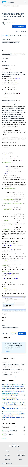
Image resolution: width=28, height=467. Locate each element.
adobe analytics (10, 367)
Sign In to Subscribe (19, 26)
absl (3, 367)
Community (11, 2)
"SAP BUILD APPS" (6, 361)
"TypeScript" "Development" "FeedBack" (10, 364)
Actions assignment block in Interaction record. (13, 16)
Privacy (7, 451)
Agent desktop (19, 369)
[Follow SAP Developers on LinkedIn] (18, 446)
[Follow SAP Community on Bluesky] (12, 446)
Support (21, 459)
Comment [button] (22, 333)
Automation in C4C (6, 374)
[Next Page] (15, 376)
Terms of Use (21, 451)
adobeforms (19, 367)
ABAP (23, 364)
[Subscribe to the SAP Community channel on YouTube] (15, 446)
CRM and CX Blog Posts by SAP (11, 388)
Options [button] (13, 29)
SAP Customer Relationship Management (10, 42)
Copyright (7, 455)
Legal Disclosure (21, 455)
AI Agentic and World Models (9, 398)
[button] (3, 35)
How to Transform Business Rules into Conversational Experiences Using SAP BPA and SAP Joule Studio (13, 414)
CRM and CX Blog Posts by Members (10, 5)
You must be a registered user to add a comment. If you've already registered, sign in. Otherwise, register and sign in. (13, 346)
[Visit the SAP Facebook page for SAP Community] (10, 446)
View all (4, 438)
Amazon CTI (5, 372)
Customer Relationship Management (10, 327)
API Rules (16, 372)
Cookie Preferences (7, 463)
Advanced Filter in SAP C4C (8, 369)
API (11, 372)
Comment (7, 351)
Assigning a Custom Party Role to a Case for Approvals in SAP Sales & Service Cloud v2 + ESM (13, 405)
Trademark (7, 459)
